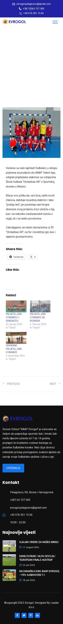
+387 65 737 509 (20, 500)
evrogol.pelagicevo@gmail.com (33, 3)
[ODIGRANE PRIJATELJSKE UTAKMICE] (16, 338)
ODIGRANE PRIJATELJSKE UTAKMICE (14, 349)
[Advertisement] (31, 60)
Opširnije (13, 468)
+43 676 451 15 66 (33, 13)
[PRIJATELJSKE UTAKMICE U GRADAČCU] (16, 306)
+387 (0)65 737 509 (33, 8)
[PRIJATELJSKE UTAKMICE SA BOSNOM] (40, 306)
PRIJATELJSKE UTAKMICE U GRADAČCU (14, 317)
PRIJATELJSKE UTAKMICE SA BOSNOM (38, 317)
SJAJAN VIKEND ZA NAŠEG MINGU (38, 542)
